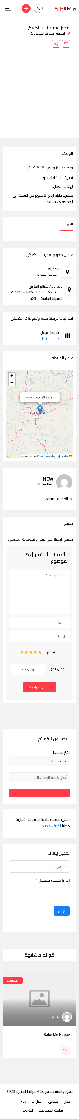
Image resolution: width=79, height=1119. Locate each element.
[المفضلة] (66, 44)
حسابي (53, 1101)
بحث (39, 793)
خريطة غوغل (49, 338)
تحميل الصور (57, 669)
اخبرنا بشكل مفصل (54, 880)
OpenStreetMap (46, 456)
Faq (23, 1101)
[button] (40, 409)
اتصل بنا (37, 1101)
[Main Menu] (8, 8)
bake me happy (57, 1034)
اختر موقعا (61, 752)
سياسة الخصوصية (51, 1110)
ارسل (61, 911)
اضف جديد (51, 826)
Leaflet (65, 456)
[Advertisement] (39, 89)
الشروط (28, 1110)
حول (67, 1101)
